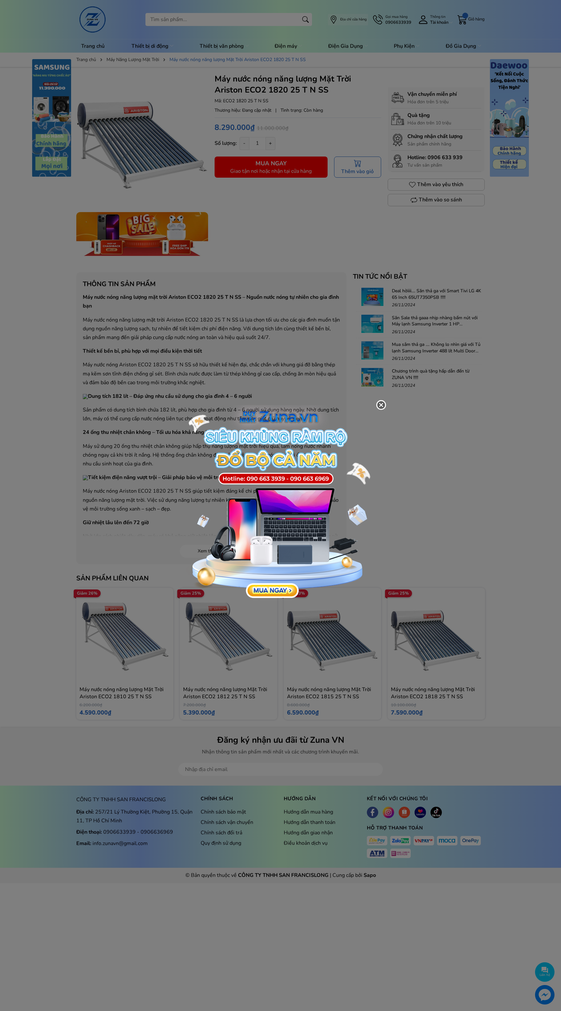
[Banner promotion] (277, 501)
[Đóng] (381, 405)
